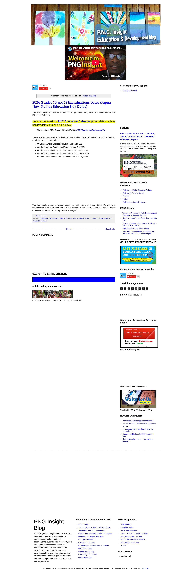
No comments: (41, 216)
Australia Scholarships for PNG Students (94, 527)
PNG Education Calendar (74, 121)
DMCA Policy (125, 524)
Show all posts (89, 96)
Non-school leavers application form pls (137, 421)
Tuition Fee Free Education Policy (91, 530)
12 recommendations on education (51, 218)
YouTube (126, 196)
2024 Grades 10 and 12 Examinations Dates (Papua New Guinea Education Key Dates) (71, 104)
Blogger (145, 568)
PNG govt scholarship (87, 540)
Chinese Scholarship (86, 542)
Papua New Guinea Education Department (95, 533)
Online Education (85, 558)
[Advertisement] (73, 180)
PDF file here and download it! (90, 130)
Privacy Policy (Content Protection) (134, 533)
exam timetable (78, 218)
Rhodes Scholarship (86, 552)
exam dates (68, 218)
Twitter (125, 199)
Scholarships (83, 524)
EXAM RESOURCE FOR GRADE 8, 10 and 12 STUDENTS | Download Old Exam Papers (137, 137)
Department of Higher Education (91, 537)
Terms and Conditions (129, 530)
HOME (123, 545)
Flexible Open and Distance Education (93, 545)
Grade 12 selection (91, 218)
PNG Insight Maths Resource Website (137, 190)
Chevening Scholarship (87, 555)
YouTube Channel (129, 91)
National (44, 221)
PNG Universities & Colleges (133, 202)
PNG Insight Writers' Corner (133, 193)
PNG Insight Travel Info (129, 542)
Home (68, 229)
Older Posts (110, 229)
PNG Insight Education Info (131, 537)
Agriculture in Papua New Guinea (135, 228)
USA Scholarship (85, 548)
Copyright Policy (126, 527)
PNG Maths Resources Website (132, 540)
